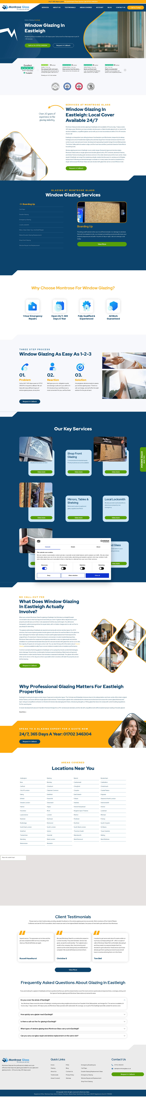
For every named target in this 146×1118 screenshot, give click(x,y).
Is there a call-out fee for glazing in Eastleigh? (38, 1021)
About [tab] (98, 547)
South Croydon (105, 823)
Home (26, 20)
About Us (56, 7)
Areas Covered (86, 7)
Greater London (25, 803)
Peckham (76, 819)
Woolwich (50, 843)
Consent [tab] (47, 547)
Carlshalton (104, 782)
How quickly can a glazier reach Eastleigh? (37, 1014)
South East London (26, 827)
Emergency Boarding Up (88, 1065)
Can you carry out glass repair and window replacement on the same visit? (49, 1036)
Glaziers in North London (108, 798)
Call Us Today (136, 8)
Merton (76, 815)
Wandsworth (77, 835)
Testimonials (70, 7)
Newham (22, 819)
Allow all (97, 575)
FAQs (67, 1065)
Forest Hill (50, 798)
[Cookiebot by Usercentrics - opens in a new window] (101, 541)
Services (45, 7)
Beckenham (104, 778)
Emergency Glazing (25, 220)
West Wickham (105, 839)
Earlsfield (49, 794)
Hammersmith (105, 803)
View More (102, 244)
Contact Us (120, 7)
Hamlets (76, 803)
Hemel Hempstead (79, 807)
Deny (48, 575)
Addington (23, 778)
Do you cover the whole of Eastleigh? (35, 1000)
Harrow (22, 807)
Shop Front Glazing (25, 240)
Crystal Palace (105, 790)
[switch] (63, 568)
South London (51, 827)
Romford (76, 823)
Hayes (49, 807)
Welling (103, 835)
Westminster (24, 843)
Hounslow (23, 811)
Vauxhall (49, 835)
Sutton (49, 831)
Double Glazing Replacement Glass (92, 1071)
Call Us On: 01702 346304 (37, 45)
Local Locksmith (24, 225)
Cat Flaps (22, 209)
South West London (80, 827)
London (49, 815)
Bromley (49, 782)
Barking (49, 778)
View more (41, 472)
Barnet (76, 778)
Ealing (22, 794)
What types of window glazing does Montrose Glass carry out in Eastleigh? (50, 1029)
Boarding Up (29, 204)
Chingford (77, 786)
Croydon (76, 790)
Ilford (48, 811)
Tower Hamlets (105, 831)
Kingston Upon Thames (81, 811)
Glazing (31, 20)
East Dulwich (77, 794)
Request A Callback (63, 45)
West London (51, 839)
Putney (103, 819)
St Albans (103, 827)
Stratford (23, 831)
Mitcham (103, 815)
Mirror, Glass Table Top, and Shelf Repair (31, 230)
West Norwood (78, 839)
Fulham (76, 798)
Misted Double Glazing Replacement (30, 235)
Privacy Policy (70, 1075)
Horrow (103, 807)
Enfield (22, 798)
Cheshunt (50, 786)
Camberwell (77, 782)
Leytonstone (24, 815)
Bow (21, 782)
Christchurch (104, 786)
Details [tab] (73, 547)
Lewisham (104, 811)
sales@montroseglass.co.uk (122, 1068)
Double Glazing (24, 214)
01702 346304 (118, 1065)
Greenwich (50, 803)
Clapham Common (52, 790)
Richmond (50, 823)
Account (99, 7)
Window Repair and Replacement (29, 245)
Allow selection (73, 575)
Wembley (23, 839)
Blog (110, 7)
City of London (24, 790)
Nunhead (50, 819)
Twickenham (24, 835)
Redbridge (23, 823)
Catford (22, 786)
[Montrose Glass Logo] (15, 7)
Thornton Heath (79, 831)
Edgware (103, 794)
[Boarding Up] (102, 212)
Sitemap (68, 1078)
